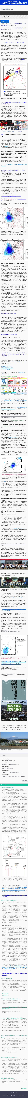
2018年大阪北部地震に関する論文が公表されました (12, 772)
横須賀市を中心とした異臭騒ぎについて (10, 764)
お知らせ (3, 755)
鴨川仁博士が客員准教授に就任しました (9, 1057)
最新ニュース (5, 21)
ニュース (3, 784)
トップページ (14, 1092)
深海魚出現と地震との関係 (7, 768)
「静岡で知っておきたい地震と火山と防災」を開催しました (13, 1018)
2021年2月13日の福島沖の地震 (8, 760)
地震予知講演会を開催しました (7, 1078)
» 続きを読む (24, 780)
